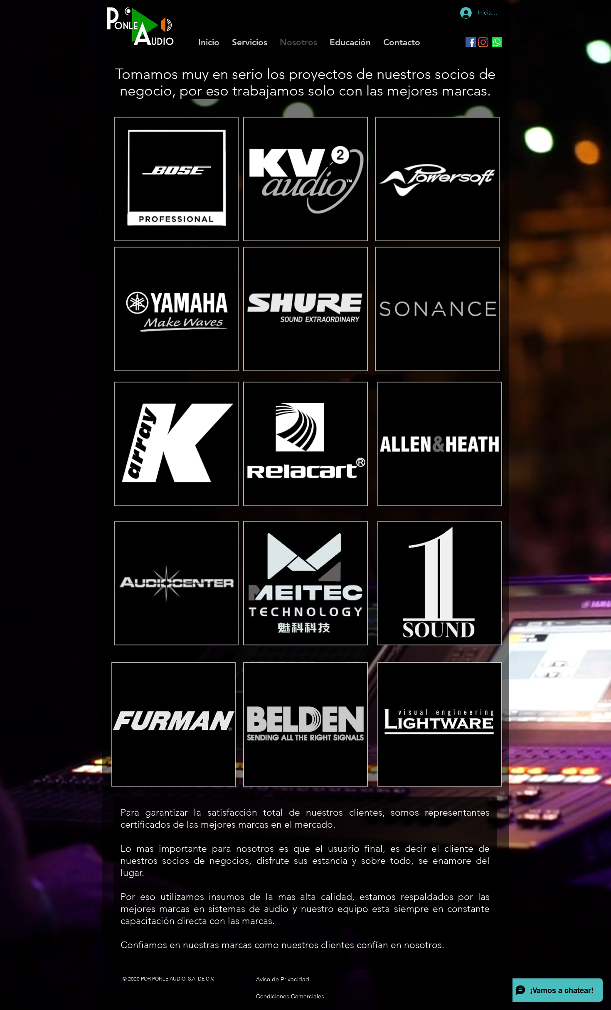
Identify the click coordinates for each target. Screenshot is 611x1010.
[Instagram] (483, 42)
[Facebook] (471, 42)
